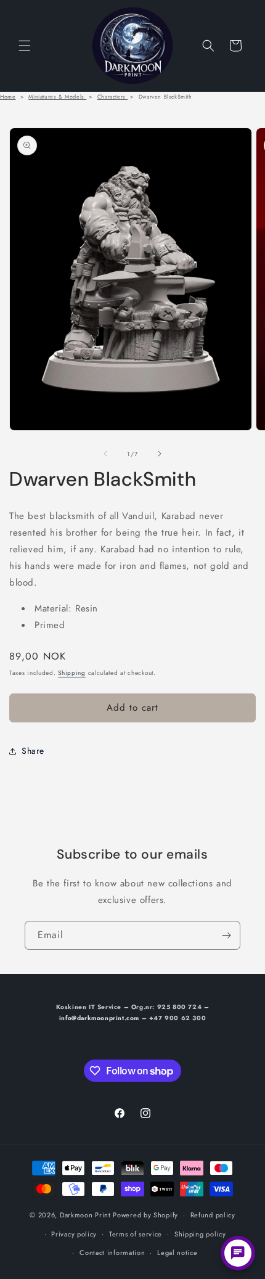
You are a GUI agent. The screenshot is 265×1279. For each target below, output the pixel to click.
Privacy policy (74, 1234)
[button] (24, 45)
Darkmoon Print (85, 1215)
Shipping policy (200, 1234)
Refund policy (212, 1215)
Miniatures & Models (57, 96)
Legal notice (177, 1252)
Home (7, 96)
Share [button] (33, 751)
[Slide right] (159, 453)
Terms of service (135, 1234)
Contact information (112, 1252)
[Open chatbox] (238, 1253)
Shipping (72, 672)
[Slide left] (105, 453)
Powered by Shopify (145, 1215)
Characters (112, 96)
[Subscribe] (226, 935)
